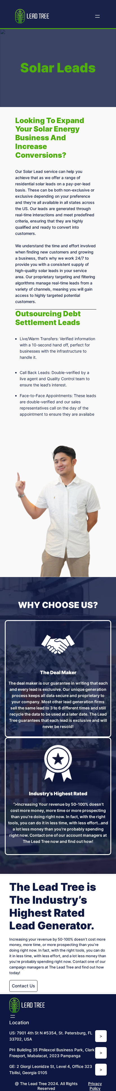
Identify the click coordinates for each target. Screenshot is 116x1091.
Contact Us (23, 985)
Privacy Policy (95, 1086)
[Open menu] (97, 16)
